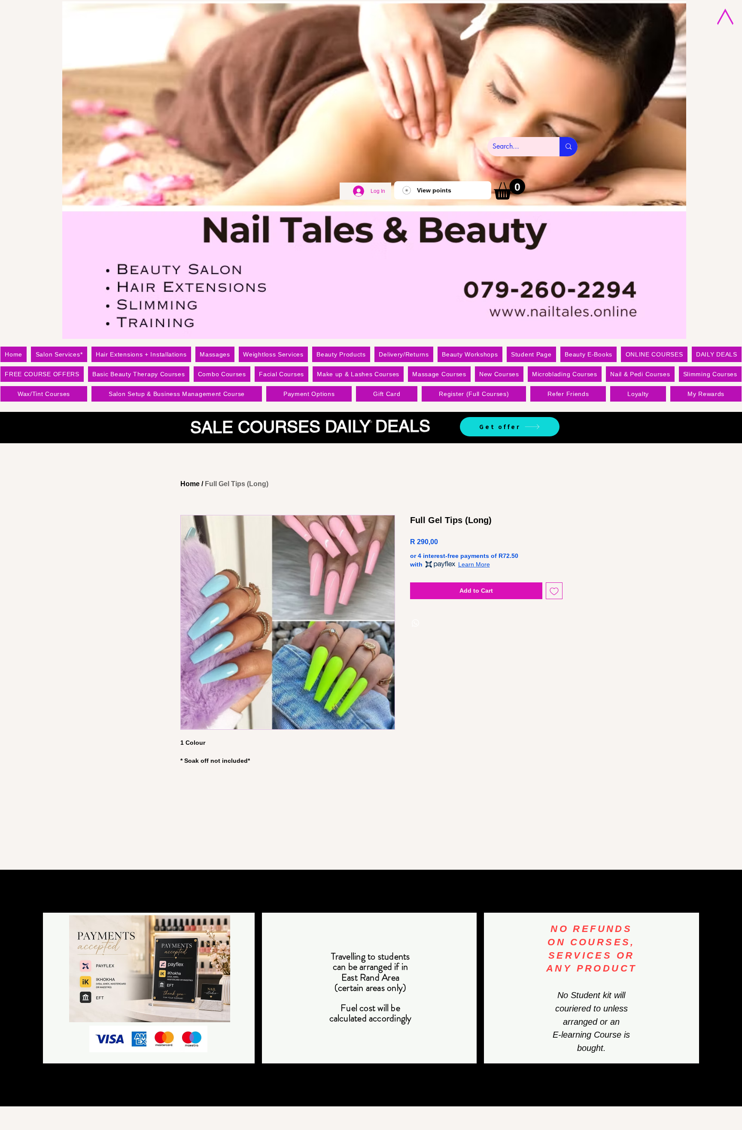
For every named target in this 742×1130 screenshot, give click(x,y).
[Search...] (569, 146)
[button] (509, 189)
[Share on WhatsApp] (416, 623)
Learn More (474, 564)
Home (190, 483)
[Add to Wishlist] (554, 590)
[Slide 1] (371, 421)
